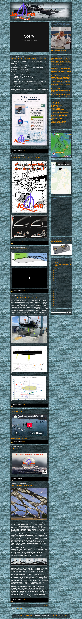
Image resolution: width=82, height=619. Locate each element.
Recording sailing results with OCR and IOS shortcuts (28, 58)
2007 (54, 299)
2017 (54, 282)
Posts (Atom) (19, 608)
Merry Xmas (15, 448)
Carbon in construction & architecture (23, 485)
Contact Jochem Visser (56, 127)
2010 (54, 293)
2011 (54, 291)
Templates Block (54, 615)
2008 (54, 297)
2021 (54, 276)
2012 (54, 289)
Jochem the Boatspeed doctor (25, 615)
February (56, 262)
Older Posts (45, 605)
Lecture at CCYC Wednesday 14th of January (25, 157)
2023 (54, 272)
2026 (54, 261)
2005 (54, 303)
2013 (54, 288)
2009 (54, 295)
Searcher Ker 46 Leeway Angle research (24, 297)
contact (58, 94)
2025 (54, 270)
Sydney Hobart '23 (17, 411)
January (56, 268)
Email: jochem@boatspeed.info (58, 50)
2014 (54, 286)
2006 (54, 301)
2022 (54, 274)
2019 (54, 278)
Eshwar (43, 617)
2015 (54, 284)
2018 (54, 280)
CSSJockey (65, 615)
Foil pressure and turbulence (20, 249)
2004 (54, 305)
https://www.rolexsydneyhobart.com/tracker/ (20, 438)
